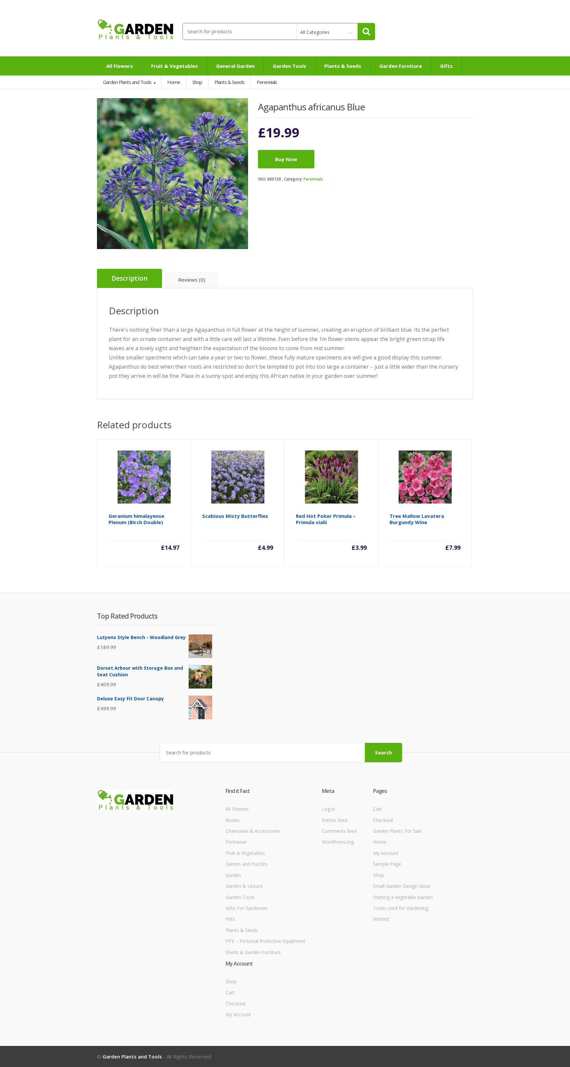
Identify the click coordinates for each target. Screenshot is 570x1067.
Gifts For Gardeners (247, 908)
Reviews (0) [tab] (191, 279)
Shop (197, 82)
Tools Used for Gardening (400, 908)
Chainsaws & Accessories (253, 831)
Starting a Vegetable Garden (403, 897)
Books (232, 820)
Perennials (313, 179)
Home (173, 82)
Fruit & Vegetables (174, 66)
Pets (230, 919)
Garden (233, 875)
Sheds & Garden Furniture (253, 952)
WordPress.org (338, 842)
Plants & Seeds (342, 66)
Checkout (383, 820)
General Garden (235, 66)
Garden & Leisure (244, 886)
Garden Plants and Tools (127, 82)
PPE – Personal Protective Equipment (265, 941)
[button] (240, 106)
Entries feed (334, 820)
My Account (385, 853)
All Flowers (119, 66)
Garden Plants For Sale (397, 831)
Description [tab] (129, 278)
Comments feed (339, 831)
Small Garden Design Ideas (401, 886)
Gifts (446, 66)
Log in (328, 809)
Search (383, 752)
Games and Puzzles (247, 864)
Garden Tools (289, 66)
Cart (377, 809)
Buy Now (286, 159)
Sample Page (387, 864)
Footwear (236, 842)
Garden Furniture (400, 66)
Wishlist (381, 919)
